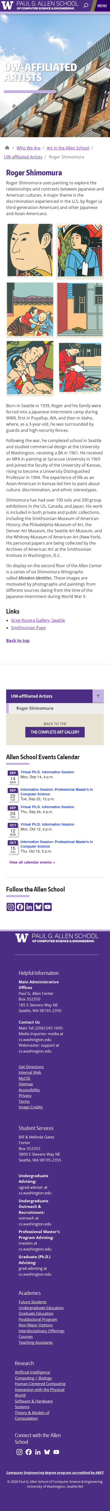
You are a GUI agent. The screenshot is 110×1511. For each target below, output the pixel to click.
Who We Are (28, 148)
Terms (24, 1101)
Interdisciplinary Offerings (41, 1330)
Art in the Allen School (68, 148)
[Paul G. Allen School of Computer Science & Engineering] (55, 4)
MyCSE (24, 1078)
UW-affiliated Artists (23, 157)
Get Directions (31, 1066)
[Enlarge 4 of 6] (97, 288)
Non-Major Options (36, 1324)
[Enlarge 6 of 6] (97, 346)
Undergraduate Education (41, 1307)
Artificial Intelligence (32, 1372)
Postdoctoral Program (38, 1319)
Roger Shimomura (34, 708)
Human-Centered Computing (40, 1383)
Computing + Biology (33, 1377)
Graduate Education (36, 1313)
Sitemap (26, 1083)
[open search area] (86, 6)
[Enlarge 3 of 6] (47, 288)
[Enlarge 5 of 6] (47, 346)
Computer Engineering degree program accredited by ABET (55, 1472)
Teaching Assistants (36, 1342)
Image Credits (31, 1106)
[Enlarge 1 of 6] (47, 229)
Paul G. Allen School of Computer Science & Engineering (7, 146)
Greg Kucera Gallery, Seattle (38, 620)
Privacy (25, 1095)
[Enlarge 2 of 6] (97, 229)
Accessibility (29, 1089)
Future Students (33, 1301)
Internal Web (30, 1072)
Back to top (17, 640)
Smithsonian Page (28, 628)
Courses (26, 1336)
